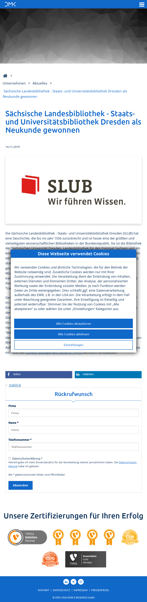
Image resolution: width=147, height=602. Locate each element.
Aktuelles (40, 83)
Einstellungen (73, 345)
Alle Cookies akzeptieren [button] (73, 323)
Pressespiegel (100, 590)
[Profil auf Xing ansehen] (73, 582)
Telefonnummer (20, 439)
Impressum (81, 590)
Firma (12, 406)
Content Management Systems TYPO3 (53, 352)
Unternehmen (14, 83)
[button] (141, 4)
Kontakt (43, 590)
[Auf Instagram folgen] (81, 582)
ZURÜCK (15, 385)
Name (13, 422)
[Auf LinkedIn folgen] (66, 582)
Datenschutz (61, 590)
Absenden (20, 485)
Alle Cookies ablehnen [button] (73, 334)
